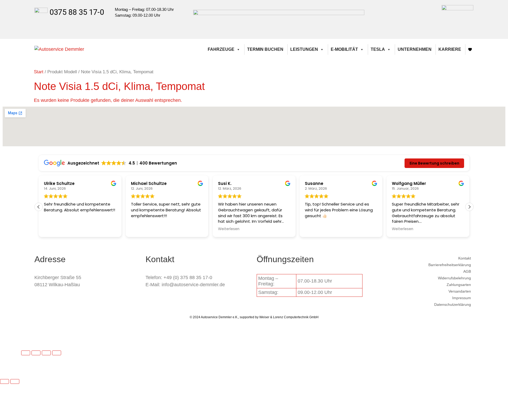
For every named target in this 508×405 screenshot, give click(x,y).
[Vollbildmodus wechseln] (35, 353)
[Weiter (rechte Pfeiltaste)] (14, 381)
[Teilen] (46, 353)
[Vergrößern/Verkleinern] (25, 353)
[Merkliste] (470, 49)
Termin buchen (265, 49)
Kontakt (464, 258)
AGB (467, 271)
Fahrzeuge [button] (221, 49)
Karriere (449, 49)
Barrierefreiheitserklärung (449, 265)
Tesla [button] (378, 49)
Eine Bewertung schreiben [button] (434, 163)
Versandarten (459, 291)
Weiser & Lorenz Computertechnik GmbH (289, 317)
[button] (469, 207)
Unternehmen (415, 49)
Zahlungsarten (459, 285)
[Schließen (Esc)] (56, 353)
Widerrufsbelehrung (454, 278)
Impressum (461, 298)
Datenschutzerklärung (452, 304)
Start (38, 71)
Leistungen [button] (304, 49)
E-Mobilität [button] (344, 49)
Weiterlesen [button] (228, 229)
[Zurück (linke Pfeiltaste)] (4, 381)
